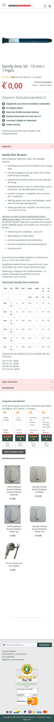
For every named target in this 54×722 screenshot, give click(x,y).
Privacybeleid (8, 656)
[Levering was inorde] (27, 696)
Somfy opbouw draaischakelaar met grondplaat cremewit (14, 490)
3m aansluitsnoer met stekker (14, 564)
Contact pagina (9, 651)
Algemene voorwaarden (13, 659)
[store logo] (20, 6)
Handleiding (8, 387)
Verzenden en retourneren (14, 654)
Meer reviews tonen (13, 451)
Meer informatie (9, 381)
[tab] (27, 146)
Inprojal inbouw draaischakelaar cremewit (39, 489)
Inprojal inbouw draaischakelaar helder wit (39, 529)
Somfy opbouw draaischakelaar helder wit (14, 529)
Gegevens (6, 146)
